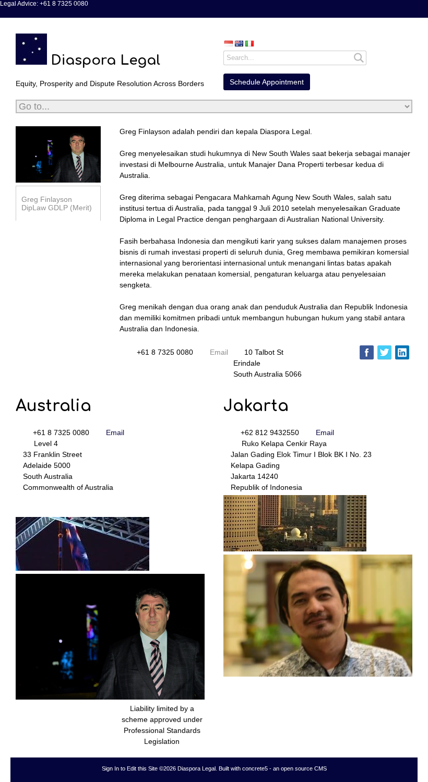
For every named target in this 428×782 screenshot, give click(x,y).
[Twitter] (384, 352)
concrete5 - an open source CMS (284, 768)
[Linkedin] (402, 352)
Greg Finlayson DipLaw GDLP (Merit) (56, 203)
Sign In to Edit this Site (130, 768)
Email (219, 352)
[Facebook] (366, 352)
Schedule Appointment (267, 82)
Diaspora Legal (105, 60)
